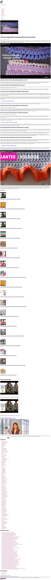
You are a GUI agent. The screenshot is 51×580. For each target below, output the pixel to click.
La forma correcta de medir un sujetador (7, 547)
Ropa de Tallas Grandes (5, 496)
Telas (2, 517)
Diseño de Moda (4, 460)
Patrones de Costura (4, 479)
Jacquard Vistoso (4, 467)
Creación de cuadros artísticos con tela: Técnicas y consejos (10, 554)
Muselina (3, 11)
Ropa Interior (3, 499)
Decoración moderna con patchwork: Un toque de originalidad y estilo (11, 536)
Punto (2, 483)
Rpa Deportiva (4, 500)
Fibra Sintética (4, 462)
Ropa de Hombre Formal (5, 492)
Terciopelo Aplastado (4, 518)
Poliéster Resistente (4, 482)
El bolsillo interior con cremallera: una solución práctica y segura (10, 562)
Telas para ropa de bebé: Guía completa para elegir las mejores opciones (11, 559)
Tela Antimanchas (4, 511)
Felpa (2, 9)
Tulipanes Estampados (5, 522)
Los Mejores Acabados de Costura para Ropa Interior (9, 535)
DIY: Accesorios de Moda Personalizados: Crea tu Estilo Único (10, 546)
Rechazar (2, 578)
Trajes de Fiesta (4, 521)
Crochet (3, 457)
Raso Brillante (3, 485)
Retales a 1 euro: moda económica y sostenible (8, 532)
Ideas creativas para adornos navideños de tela (8, 558)
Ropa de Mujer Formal (5, 495)
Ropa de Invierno (4, 493)
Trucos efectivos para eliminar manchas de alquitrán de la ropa (10, 537)
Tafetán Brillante (4, 505)
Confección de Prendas (5, 451)
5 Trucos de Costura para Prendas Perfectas (8, 539)
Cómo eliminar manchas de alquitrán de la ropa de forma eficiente (10, 564)
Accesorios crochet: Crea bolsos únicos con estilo (8, 545)
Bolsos (3, 447)
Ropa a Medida (4, 487)
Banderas (3, 444)
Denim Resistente (4, 459)
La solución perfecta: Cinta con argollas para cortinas (9, 553)
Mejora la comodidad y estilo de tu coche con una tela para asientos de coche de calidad (13, 568)
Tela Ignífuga (3, 512)
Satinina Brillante (4, 503)
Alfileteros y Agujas (4, 442)
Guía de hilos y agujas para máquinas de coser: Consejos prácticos (10, 560)
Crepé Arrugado (4, 456)
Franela (3, 10)
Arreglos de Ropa (4, 443)
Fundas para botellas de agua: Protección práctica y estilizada (10, 543)
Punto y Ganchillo (4, 484)
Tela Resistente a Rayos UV (5, 514)
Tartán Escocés (4, 506)
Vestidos (3, 525)
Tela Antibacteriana (4, 509)
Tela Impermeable (4, 513)
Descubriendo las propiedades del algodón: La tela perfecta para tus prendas (12, 544)
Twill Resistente (4, 524)
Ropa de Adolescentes (5, 488)
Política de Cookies (4, 574)
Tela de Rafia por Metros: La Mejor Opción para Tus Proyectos (10, 556)
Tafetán (3, 12)
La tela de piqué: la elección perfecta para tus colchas (9, 563)
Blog (2, 446)
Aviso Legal (3, 573)
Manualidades (3, 471)
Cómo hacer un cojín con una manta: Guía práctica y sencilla (10, 551)
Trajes (2, 13)
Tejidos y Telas (4, 508)
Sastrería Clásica (4, 502)
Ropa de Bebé (4, 490)
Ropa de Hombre (4, 491)
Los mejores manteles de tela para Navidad (7, 548)
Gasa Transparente (4, 465)
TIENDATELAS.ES (2, 4)
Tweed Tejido (3, 523)
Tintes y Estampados (5, 519)
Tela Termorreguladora (5, 515)
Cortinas (3, 452)
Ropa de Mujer (4, 494)
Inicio (2, 8)
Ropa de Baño (4, 489)
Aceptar (4, 578)
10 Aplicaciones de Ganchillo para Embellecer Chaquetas (9, 397)
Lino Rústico (3, 469)
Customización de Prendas (5, 458)
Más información (37, 577)
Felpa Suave (3, 461)
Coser (2, 454)
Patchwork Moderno (4, 478)
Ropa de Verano (4, 497)
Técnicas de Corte (4, 507)
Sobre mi (3, 14)
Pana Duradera (4, 476)
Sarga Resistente (4, 501)
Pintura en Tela (4, 481)
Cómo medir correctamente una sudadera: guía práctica (9, 566)
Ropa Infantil (3, 498)
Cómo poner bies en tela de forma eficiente (7, 549)
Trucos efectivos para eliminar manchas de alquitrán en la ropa (10, 542)
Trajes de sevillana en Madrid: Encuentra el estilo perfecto (9, 567)
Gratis (2, 466)
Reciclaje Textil (4, 486)
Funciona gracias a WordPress (4, 576)
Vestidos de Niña (4, 526)
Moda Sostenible (4, 473)
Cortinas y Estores (4, 453)
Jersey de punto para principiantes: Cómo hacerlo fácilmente (10, 550)
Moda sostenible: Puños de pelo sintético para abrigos (9, 541)
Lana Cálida (3, 468)
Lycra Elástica (3, 470)
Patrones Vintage (4, 480)
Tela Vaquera (3, 516)
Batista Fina (3, 445)
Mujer (2, 474)
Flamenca (3, 463)
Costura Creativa (4, 455)
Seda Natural (3, 504)
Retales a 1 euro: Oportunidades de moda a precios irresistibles (10, 561)
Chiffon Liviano (4, 450)
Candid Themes (15, 576)
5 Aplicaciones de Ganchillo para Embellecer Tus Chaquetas (9, 415)
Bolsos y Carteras (4, 448)
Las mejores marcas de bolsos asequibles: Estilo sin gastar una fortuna (11, 557)
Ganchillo (1, 395)
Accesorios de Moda (4, 441)
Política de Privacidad (5, 572)
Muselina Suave (4, 475)
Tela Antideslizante (4, 510)
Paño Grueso (3, 477)
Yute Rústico (3, 528)
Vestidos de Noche (4, 527)
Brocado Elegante (4, 449)
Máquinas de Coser (4, 472)
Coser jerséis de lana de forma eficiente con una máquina (9, 540)
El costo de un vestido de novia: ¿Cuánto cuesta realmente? (10, 538)
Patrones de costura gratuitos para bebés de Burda (8, 533)
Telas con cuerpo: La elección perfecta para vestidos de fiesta (10, 565)
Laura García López (7, 39)
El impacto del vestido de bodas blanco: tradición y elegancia (10, 555)
